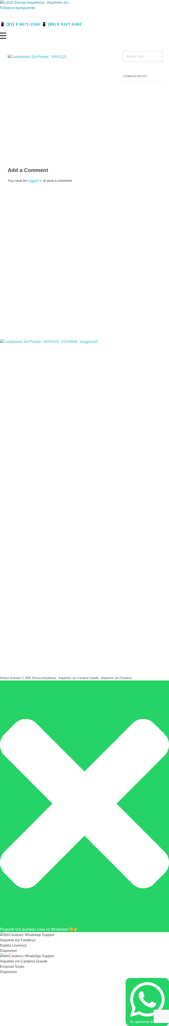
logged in (35, 181)
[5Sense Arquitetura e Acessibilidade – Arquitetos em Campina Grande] (38, 10)
